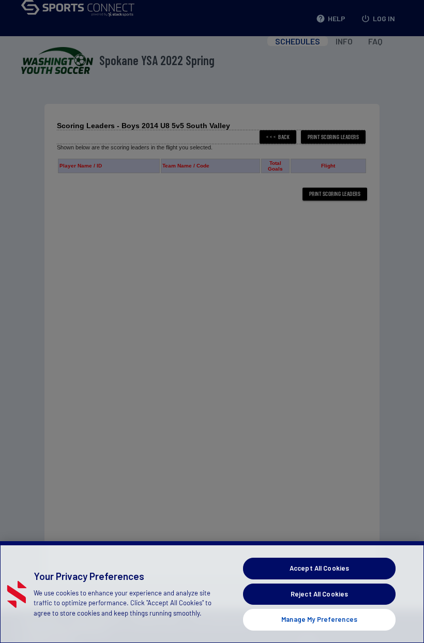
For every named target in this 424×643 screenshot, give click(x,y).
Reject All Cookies (319, 594)
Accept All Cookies (319, 568)
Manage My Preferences (319, 619)
